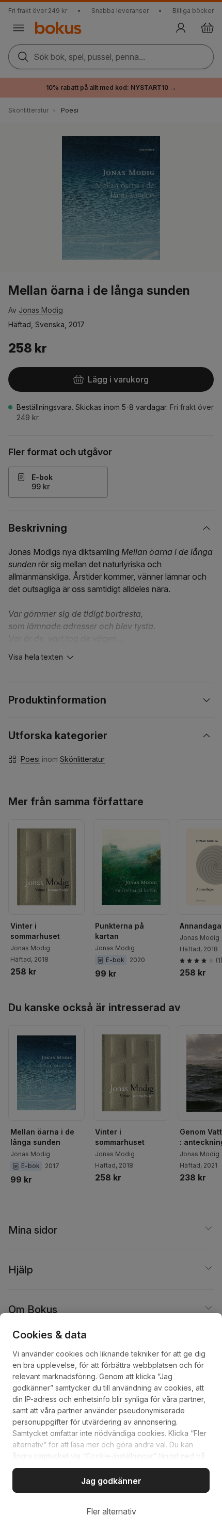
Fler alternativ (111, 1511)
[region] (111, 1422)
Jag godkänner (111, 1481)
